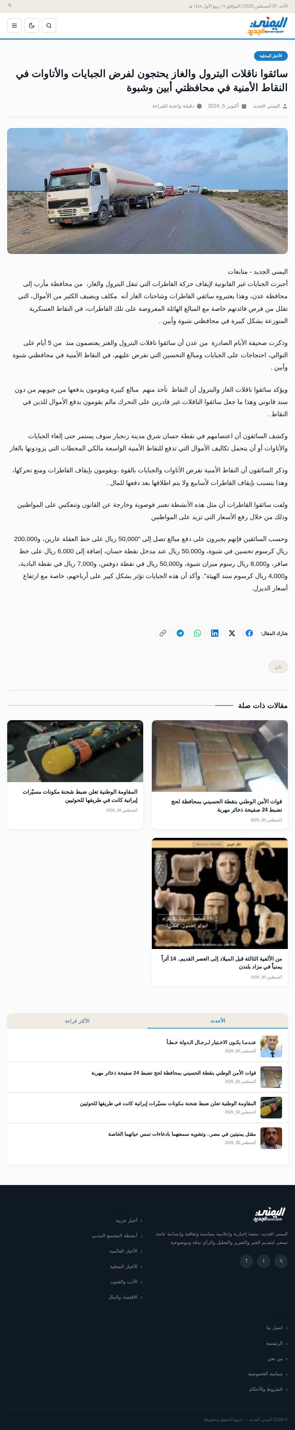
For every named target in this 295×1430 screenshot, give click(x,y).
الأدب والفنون (123, 1281)
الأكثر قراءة (77, 1021)
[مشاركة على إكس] (232, 633)
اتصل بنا (275, 1327)
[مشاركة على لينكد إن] (215, 633)
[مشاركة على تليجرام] (180, 633)
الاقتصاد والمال (122, 1297)
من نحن (275, 1358)
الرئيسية (274, 1343)
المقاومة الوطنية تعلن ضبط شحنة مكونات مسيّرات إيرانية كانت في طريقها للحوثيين (168, 1103)
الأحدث (217, 1020)
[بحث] (49, 25)
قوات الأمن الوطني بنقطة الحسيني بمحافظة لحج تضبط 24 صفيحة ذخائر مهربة (173, 1073)
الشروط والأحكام (266, 1389)
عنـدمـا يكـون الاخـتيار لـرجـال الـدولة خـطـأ (211, 1042)
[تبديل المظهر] (31, 25)
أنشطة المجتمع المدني (114, 1235)
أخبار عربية (126, 1220)
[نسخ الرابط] (163, 633)
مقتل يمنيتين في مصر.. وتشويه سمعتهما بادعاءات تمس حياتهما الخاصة (182, 1134)
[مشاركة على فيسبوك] (249, 633)
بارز (278, 666)
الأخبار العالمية (123, 1251)
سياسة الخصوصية (265, 1373)
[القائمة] (14, 25)
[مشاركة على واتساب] (197, 633)
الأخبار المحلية (271, 56)
